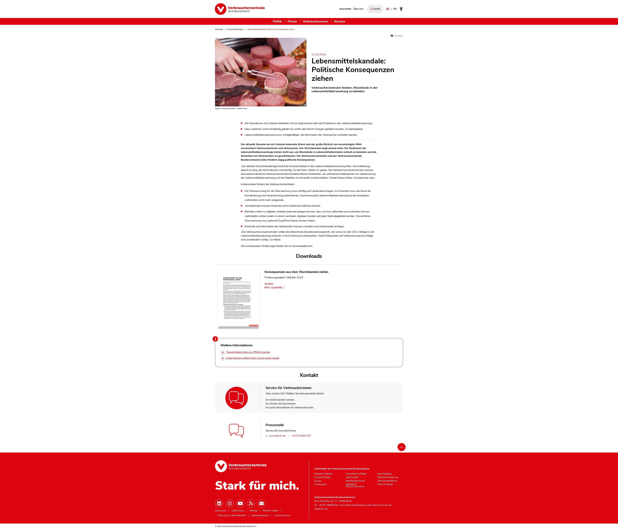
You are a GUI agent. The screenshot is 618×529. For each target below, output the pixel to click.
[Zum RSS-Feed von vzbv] (251, 503)
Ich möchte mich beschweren (281, 403)
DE (387, 8)
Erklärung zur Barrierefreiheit (232, 515)
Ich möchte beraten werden (280, 399)
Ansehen (269, 283)
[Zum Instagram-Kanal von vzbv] (230, 503)
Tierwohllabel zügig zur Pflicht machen (248, 352)
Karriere (339, 21)
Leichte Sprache (282, 515)
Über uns (358, 8)
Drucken (398, 35)
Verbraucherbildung (387, 481)
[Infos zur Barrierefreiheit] (401, 9)
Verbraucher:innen (315, 21)
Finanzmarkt (320, 484)
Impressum (220, 511)
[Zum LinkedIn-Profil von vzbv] (219, 503)
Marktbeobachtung (355, 481)
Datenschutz (237, 511)
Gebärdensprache (260, 515)
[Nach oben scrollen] (402, 447)
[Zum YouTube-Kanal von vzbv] (240, 503)
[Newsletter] (262, 503)
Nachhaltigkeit (385, 474)
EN (395, 8)
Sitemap (253, 511)
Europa (317, 481)
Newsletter (345, 8)
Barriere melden (270, 511)
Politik (277, 21)
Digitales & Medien (323, 474)
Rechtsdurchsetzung (388, 477)
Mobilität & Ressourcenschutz (355, 485)
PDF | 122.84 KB (273, 287)
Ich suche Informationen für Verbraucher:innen (290, 407)
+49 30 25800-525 (301, 435)
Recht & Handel (385, 484)
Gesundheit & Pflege (356, 474)
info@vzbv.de (321, 508)
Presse (292, 21)
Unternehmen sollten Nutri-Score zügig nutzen (252, 358)
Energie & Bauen (322, 477)
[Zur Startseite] (240, 9)
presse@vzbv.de (277, 435)
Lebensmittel (352, 477)
